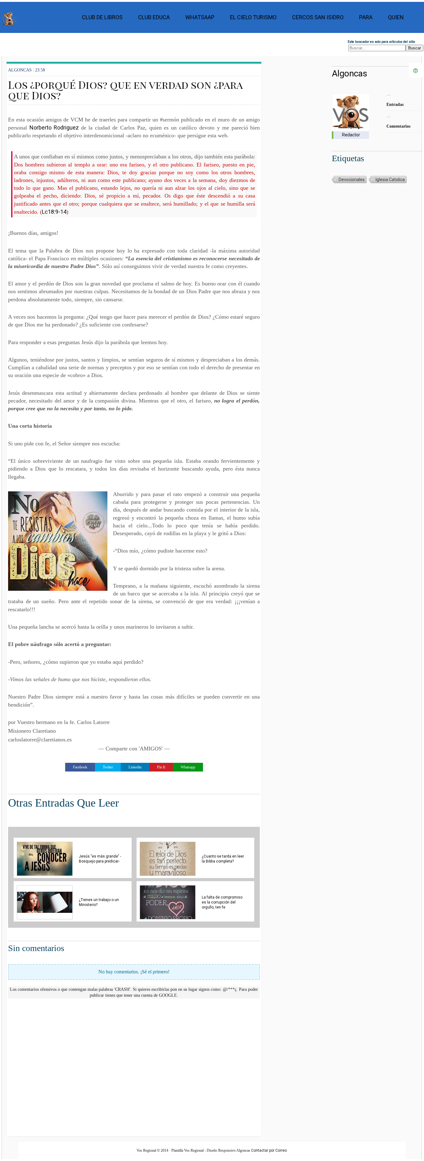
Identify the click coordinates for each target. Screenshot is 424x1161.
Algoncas (349, 73)
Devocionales (352, 179)
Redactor (351, 134)
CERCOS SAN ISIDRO (318, 17)
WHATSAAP (199, 17)
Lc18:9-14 (54, 211)
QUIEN (396, 17)
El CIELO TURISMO (253, 17)
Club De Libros (102, 17)
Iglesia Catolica (390, 179)
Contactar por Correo (269, 1150)
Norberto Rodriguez (55, 127)
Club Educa (154, 17)
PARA (365, 17)
